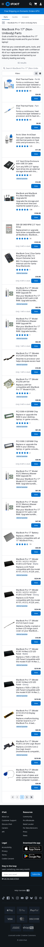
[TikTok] (3, 898)
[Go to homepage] (13, 4)
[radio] (36, 73)
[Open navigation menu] (2, 4)
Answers (25, 17)
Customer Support (9, 820)
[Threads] (35, 898)
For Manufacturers (30, 828)
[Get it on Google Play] (32, 856)
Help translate (20, 890)
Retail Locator (28, 824)
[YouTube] (22, 898)
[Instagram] (17, 898)
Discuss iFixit (7, 824)
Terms (4, 855)
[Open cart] (35, 4)
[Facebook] (8, 898)
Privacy (4, 851)
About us (5, 816)
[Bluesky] (31, 898)
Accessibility (6, 847)
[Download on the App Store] (32, 848)
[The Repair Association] (40, 898)
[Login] (41, 4)
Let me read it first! (11, 879)
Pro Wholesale (28, 820)
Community (27, 816)
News (25, 835)
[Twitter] (12, 898)
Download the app (31, 843)
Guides (15, 17)
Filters (17, 73)
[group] (38, 73)
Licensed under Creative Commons (22, 935)
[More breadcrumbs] (3, 22)
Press (25, 832)
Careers (5, 828)
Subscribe (36, 874)
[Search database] (30, 4)
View (36, 98)
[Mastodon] (26, 898)
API (3, 832)
